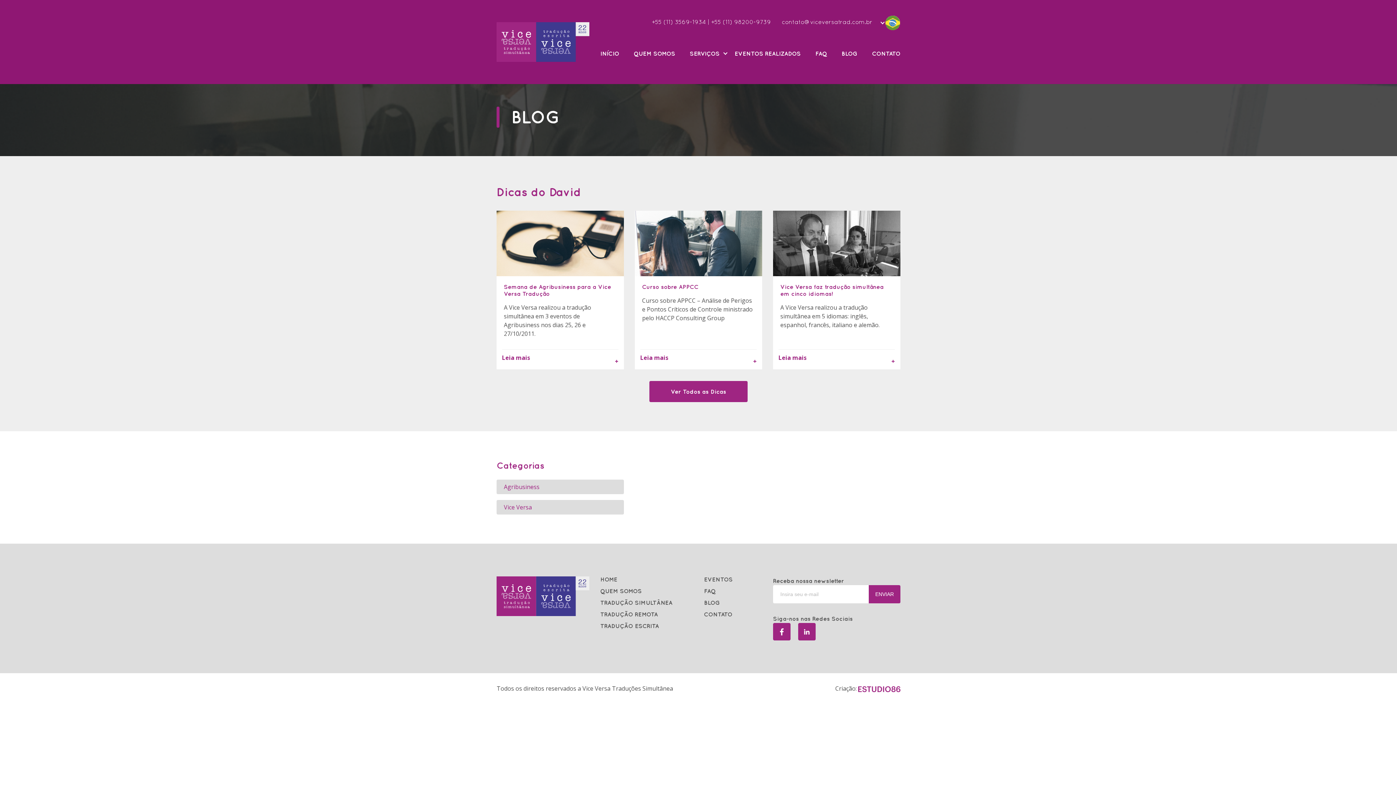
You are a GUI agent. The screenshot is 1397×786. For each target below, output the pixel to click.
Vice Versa (518, 507)
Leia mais (516, 358)
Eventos (718, 579)
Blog (849, 53)
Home (608, 579)
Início (609, 53)
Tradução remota (629, 614)
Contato (886, 53)
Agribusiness (522, 487)
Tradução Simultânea (636, 602)
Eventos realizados (768, 53)
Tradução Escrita (629, 626)
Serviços (705, 53)
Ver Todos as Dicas (698, 391)
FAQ (821, 53)
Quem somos (654, 53)
